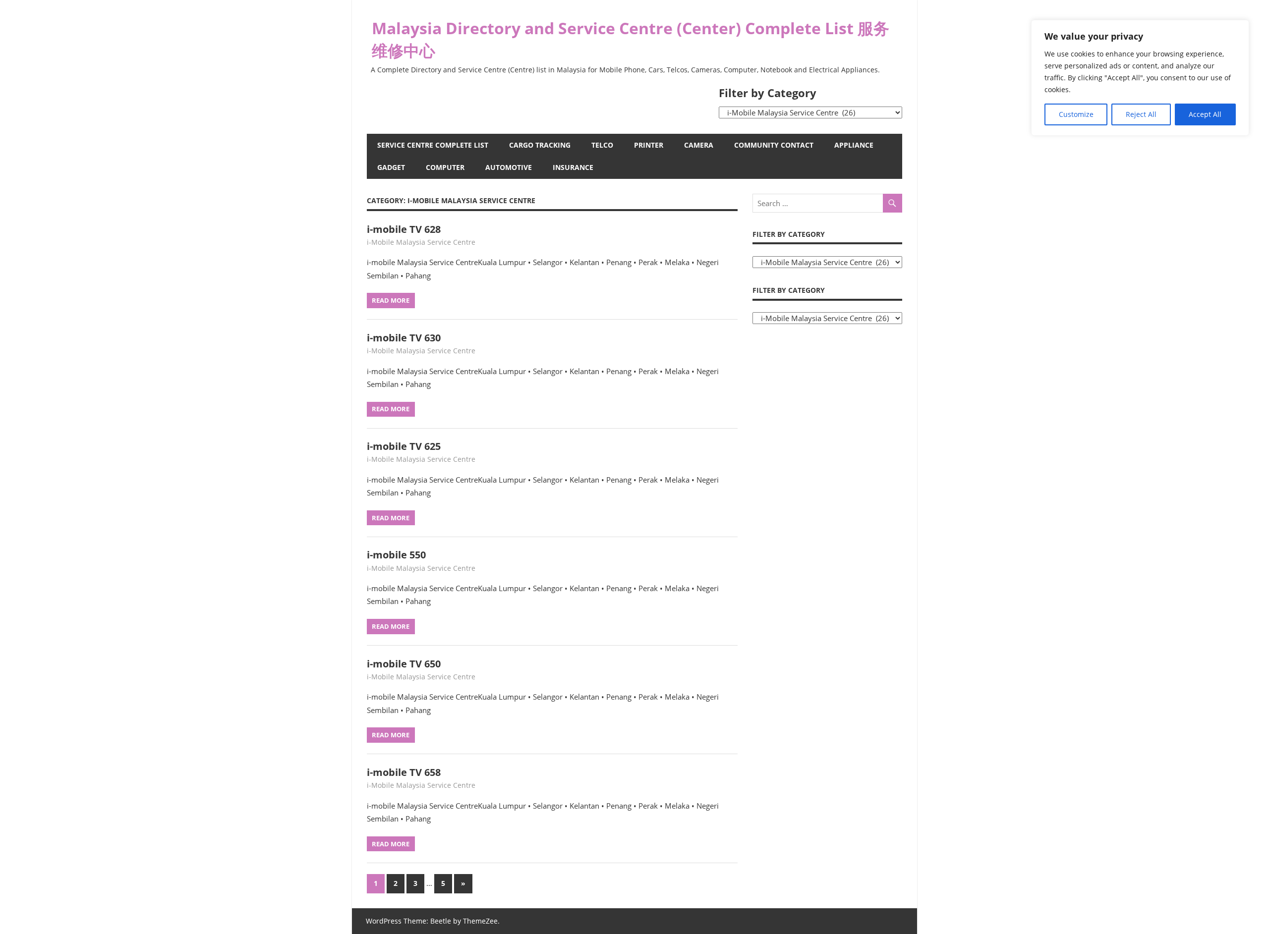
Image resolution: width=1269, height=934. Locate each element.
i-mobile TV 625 (404, 446)
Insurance (573, 167)
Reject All (1141, 114)
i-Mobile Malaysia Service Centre (421, 242)
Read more (390, 300)
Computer (445, 167)
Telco (602, 145)
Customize (1076, 114)
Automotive (508, 167)
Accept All (1205, 114)
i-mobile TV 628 (404, 229)
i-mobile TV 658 (404, 772)
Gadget (391, 167)
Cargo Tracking (540, 145)
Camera (698, 145)
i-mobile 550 (396, 554)
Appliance (853, 145)
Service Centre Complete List (432, 145)
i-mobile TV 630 (404, 337)
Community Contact (773, 145)
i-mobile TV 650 (404, 663)
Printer (648, 145)
